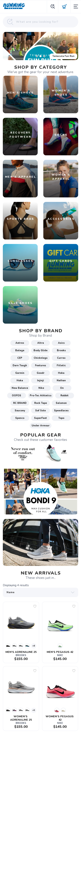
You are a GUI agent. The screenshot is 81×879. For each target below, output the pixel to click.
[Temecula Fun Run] (40, 46)
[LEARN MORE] (40, 453)
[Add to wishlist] (35, 606)
